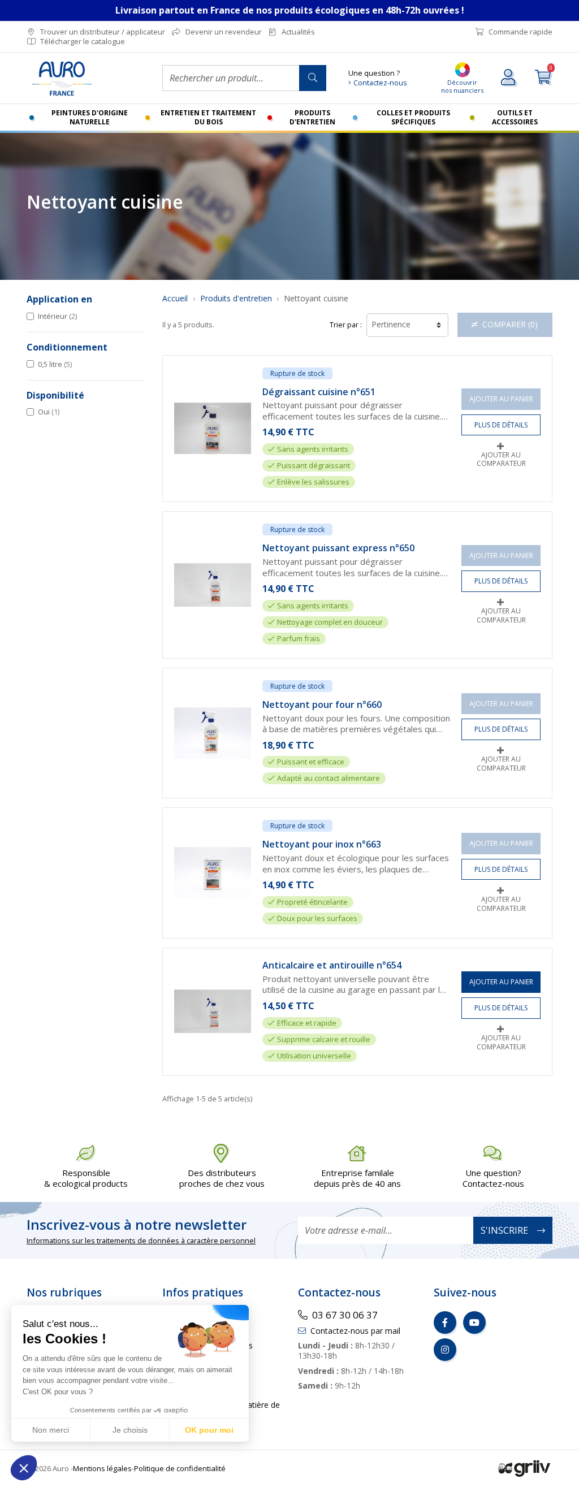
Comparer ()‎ (510, 324)
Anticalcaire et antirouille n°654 (331, 965)
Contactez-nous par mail (355, 1330)
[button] (23, 1467)
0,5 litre (55, 364)
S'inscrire (504, 1230)
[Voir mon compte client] (509, 78)
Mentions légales (102, 1468)
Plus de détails (501, 425)
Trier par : (346, 325)
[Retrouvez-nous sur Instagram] (445, 1349)
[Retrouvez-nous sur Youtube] (474, 1322)
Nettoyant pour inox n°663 (321, 844)
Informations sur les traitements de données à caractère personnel (141, 1240)
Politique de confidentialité (180, 1468)
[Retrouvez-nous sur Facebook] (445, 1322)
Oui (48, 412)
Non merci (50, 1429)
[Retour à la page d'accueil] (86, 78)
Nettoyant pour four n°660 (322, 705)
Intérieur (57, 316)
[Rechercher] (312, 78)
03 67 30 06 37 (345, 1314)
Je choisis (130, 1429)
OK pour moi (209, 1429)
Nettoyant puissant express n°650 (338, 548)
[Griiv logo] (524, 1468)
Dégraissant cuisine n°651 (318, 392)
